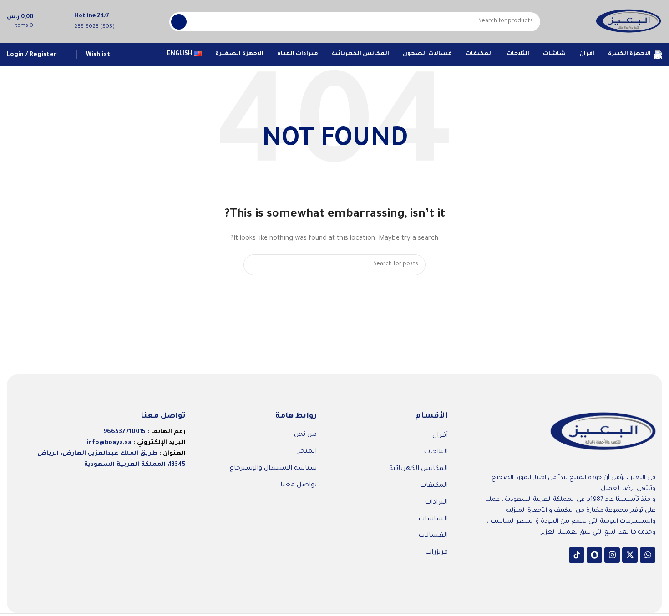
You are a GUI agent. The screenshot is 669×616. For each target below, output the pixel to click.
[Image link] (603, 432)
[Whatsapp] (647, 555)
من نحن (305, 435)
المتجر (307, 451)
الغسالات (433, 536)
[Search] (179, 22)
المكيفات (434, 486)
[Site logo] (628, 22)
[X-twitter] (630, 555)
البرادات (436, 502)
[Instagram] (612, 555)
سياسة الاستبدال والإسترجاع (273, 468)
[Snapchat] (594, 555)
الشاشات (433, 519)
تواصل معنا (298, 485)
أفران (440, 435)
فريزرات (436, 552)
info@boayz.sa (109, 442)
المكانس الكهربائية (418, 469)
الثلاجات (436, 452)
